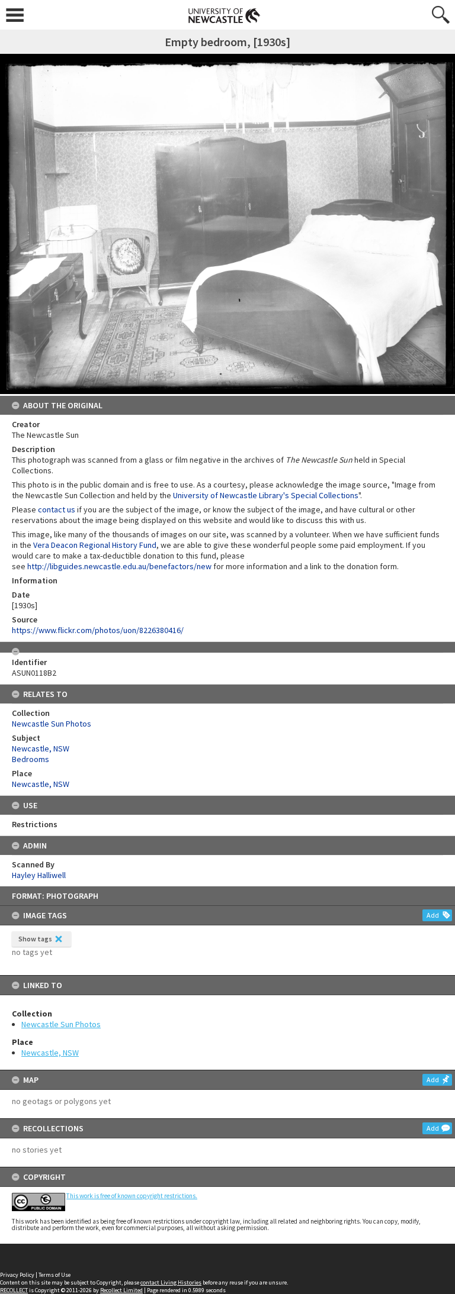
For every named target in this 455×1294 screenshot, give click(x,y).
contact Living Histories (170, 1282)
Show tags (35, 938)
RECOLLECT (14, 1290)
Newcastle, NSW (50, 1052)
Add (433, 915)
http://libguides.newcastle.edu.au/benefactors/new (119, 566)
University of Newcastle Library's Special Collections (265, 495)
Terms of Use (55, 1275)
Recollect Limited (121, 1290)
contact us (56, 509)
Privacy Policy (17, 1275)
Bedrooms (30, 759)
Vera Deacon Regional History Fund (94, 545)
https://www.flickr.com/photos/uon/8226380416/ (98, 630)
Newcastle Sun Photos (61, 1024)
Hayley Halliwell (39, 875)
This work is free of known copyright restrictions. (131, 1196)
